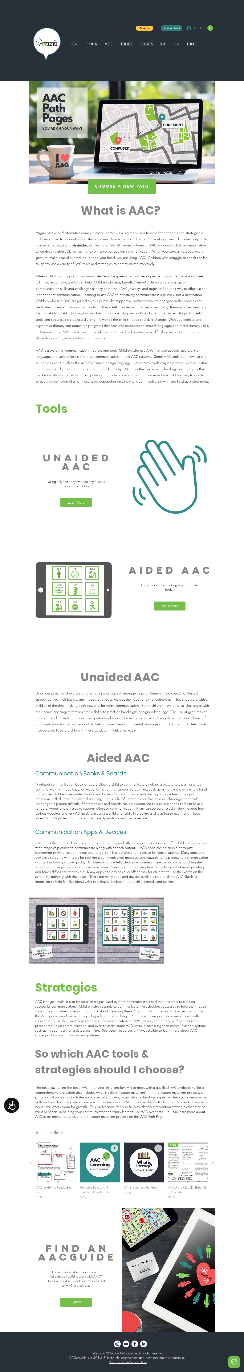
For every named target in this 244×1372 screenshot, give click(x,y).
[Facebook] (134, 1344)
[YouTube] (126, 1344)
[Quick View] (56, 1163)
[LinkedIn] (143, 1344)
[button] (144, 28)
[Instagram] (117, 1344)
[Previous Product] (31, 1162)
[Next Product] (213, 1162)
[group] (122, 1173)
